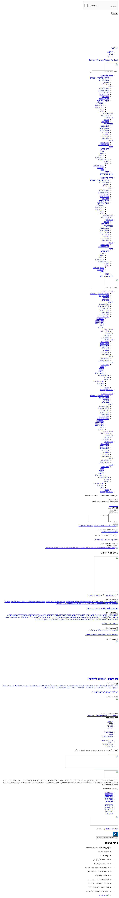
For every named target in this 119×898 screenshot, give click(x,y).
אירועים (101, 155)
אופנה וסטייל (108, 124)
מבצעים (106, 134)
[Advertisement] (59, 30)
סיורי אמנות (105, 143)
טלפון (116, 510)
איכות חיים (109, 118)
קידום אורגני (109, 793)
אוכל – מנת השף (103, 101)
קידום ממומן (109, 795)
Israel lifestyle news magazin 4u (106, 540)
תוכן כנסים (109, 801)
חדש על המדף (104, 88)
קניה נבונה (105, 97)
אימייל (115, 513)
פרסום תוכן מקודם (106, 174)
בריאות (106, 120)
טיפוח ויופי (105, 122)
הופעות (101, 153)
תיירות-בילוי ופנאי (107, 76)
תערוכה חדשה (103, 145)
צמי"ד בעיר (105, 115)
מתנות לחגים (104, 92)
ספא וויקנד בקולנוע (110, 623)
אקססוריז (105, 132)
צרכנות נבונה (104, 95)
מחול (102, 170)
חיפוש (116, 72)
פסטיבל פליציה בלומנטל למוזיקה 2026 (101, 634)
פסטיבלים (105, 84)
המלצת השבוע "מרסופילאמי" (105, 692)
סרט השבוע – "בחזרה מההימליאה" (103, 679)
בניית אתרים (108, 797)
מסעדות (106, 82)
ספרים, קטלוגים (98, 166)
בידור (102, 151)
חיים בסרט (105, 149)
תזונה (102, 109)
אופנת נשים (105, 126)
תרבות (111, 147)
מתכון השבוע (99, 105)
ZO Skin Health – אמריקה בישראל (102, 608)
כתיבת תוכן (109, 799)
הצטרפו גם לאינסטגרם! (109, 532)
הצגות (107, 172)
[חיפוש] (90, 72)
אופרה (106, 161)
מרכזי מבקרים (104, 80)
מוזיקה (106, 163)
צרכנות (110, 86)
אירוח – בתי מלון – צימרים (99, 78)
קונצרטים (100, 168)
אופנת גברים (104, 130)
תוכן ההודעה (113, 521)
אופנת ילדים (104, 128)
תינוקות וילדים (104, 99)
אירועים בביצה (103, 159)
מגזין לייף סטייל (108, 113)
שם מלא (115, 508)
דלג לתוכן (114, 48)
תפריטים (101, 111)
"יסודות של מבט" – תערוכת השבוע (102, 595)
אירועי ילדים (99, 157)
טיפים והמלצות (103, 90)
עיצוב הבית (105, 136)
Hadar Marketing (112, 829)
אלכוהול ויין (100, 103)
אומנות (111, 141)
